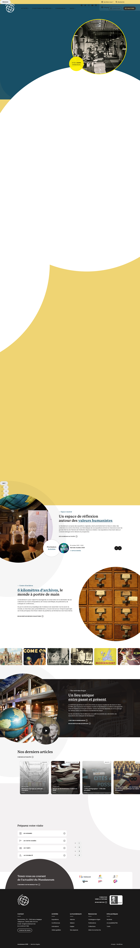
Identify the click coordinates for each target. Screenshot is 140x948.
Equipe (72, 926)
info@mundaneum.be (28, 924)
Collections (91, 926)
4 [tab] (79, 855)
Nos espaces (74, 930)
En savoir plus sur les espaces (78, 723)
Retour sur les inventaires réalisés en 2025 (65, 789)
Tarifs (108, 926)
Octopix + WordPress (116, 944)
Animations (55, 926)
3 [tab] (79, 851)
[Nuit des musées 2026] (64, 548)
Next (4, 483)
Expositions (55, 919)
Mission (72, 923)
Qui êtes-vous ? (108, 2)
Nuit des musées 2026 (77, 548)
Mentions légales (35, 944)
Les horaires (27, 833)
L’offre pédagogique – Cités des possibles (94, 789)
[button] (116, 548)
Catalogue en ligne (94, 919)
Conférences (56, 923)
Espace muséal (76, 550)
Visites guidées (56, 930)
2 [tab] (79, 847)
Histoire (72, 919)
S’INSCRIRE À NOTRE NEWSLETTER (28, 884)
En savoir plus (99, 902)
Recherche (121, 2)
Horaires (109, 919)
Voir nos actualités (24, 757)
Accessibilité (28, 855)
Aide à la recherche (94, 930)
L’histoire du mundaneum (76, 720)
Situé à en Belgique (76, 64)
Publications (92, 923)
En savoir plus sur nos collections (29, 616)
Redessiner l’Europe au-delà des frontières (32, 789)
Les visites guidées (29, 841)
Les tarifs (27, 848)
